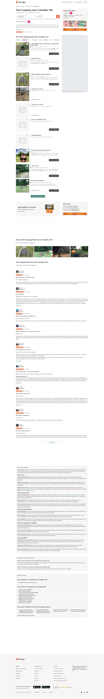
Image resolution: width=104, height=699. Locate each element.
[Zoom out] (86, 39)
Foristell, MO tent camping (25, 601)
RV (29, 39)
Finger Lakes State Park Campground (25, 316)
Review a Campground (21, 668)
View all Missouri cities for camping (25, 615)
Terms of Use (51, 692)
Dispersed (34, 39)
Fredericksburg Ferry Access (23, 349)
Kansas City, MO (75, 209)
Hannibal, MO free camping (43, 611)
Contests (18, 675)
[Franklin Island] (38, 64)
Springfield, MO (76, 210)
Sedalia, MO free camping (60, 611)
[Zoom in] (86, 37)
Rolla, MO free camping (42, 609)
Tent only (25, 39)
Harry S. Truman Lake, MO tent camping (28, 592)
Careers (36, 678)
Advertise (37, 671)
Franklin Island (69, 519)
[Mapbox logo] (64, 91)
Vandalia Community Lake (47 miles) (28, 582)
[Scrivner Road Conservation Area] (38, 155)
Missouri (23, 6)
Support (36, 680)
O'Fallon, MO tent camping (25, 596)
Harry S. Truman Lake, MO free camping (63, 609)
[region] (75, 63)
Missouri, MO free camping (25, 609)
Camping (18, 6)
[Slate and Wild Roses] (38, 186)
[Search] (58, 16)
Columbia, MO (29, 6)
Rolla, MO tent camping (24, 591)
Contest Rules (37, 692)
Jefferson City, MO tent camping (26, 598)
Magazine (18, 678)
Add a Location (19, 671)
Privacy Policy (44, 692)
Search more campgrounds (76, 90)
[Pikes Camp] (38, 171)
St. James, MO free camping (43, 612)
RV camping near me (58, 671)
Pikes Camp (72, 504)
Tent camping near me (58, 668)
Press (36, 675)
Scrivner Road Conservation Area (71, 495)
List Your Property (77, 2)
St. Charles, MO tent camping (26, 594)
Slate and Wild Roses (28, 489)
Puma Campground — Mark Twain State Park (27, 371)
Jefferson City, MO (73, 206)
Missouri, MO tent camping (25, 589)
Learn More (66, 18)
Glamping (46, 39)
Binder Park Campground (22, 415)
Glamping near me (57, 675)
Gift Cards (18, 673)
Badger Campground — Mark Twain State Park (28, 331)
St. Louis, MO (74, 207)
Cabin (40, 39)
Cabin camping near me (58, 673)
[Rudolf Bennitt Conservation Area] (38, 79)
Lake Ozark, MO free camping (78, 609)
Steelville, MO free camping (25, 612)
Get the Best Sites (66, 2)
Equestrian (56, 39)
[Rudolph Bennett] (38, 140)
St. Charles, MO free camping (78, 611)
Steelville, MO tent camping (25, 599)
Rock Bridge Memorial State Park (37, 482)
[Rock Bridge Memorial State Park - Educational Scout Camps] (38, 49)
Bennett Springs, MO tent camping (27, 595)
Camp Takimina (20, 294)
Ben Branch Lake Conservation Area (25, 277)
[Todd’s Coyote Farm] (38, 94)
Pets (51, 39)
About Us (37, 673)
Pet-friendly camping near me (60, 680)
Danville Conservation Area (23, 393)
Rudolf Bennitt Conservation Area (72, 540)
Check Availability (54, 53)
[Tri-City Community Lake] (38, 125)
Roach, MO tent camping (25, 602)
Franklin (48, 27)
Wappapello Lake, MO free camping (28, 611)
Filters (19, 39)
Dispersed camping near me (59, 678)
